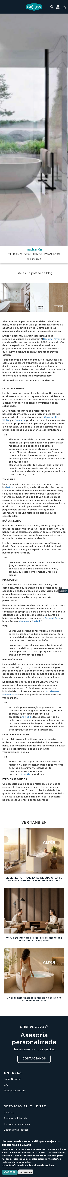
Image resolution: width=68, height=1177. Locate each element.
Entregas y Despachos (16, 1130)
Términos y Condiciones (17, 1124)
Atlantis (25, 774)
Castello (36, 621)
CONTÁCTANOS (34, 1058)
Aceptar (9, 1172)
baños (9, 487)
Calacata (20, 420)
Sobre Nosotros (12, 1079)
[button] (26, 309)
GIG (6, 1085)
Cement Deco (53, 618)
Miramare (24, 621)
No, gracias (26, 1172)
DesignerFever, (51, 339)
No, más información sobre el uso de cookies (28, 1165)
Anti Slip (26, 717)
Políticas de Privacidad (16, 1118)
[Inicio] (34, 7)
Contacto (9, 1113)
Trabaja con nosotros (15, 1091)
